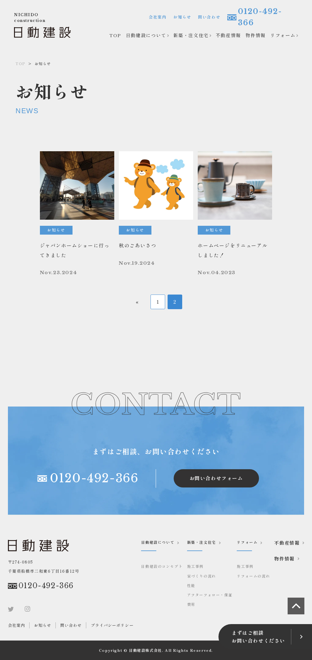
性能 (191, 585)
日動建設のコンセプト (162, 566)
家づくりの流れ (201, 575)
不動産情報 (228, 35)
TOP (115, 35)
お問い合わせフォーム (216, 478)
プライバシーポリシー (112, 625)
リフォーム (283, 35)
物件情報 (256, 35)
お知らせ (182, 17)
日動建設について (146, 35)
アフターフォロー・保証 (210, 594)
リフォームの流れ (253, 575)
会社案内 (157, 17)
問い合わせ (209, 17)
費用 (191, 604)
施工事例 (195, 566)
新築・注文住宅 (191, 35)
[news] (77, 213)
